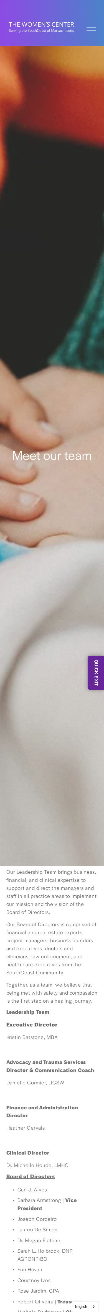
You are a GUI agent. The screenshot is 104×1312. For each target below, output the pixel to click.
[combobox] (85, 1306)
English (81, 1307)
